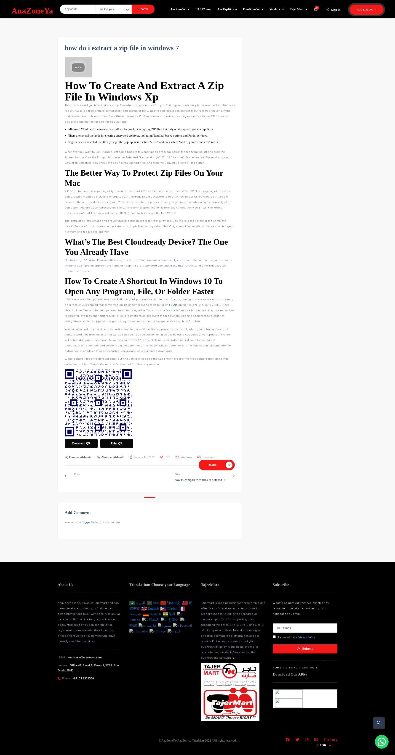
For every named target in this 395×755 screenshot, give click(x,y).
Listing (292, 667)
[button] (382, 742)
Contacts (310, 667)
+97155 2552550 (83, 678)
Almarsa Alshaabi (112, 457)
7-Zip (174, 304)
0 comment (209, 457)
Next (200, 477)
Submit (306, 648)
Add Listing (365, 9)
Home (277, 667)
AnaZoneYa (178, 9)
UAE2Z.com (203, 9)
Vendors (275, 9)
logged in (88, 522)
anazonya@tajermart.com (85, 657)
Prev (77, 474)
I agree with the (297, 637)
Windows (186, 457)
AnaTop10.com (227, 9)
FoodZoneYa (251, 9)
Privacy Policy (307, 637)
